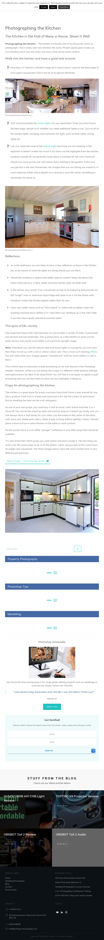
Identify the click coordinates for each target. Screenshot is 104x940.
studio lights (44, 123)
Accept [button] (43, 7)
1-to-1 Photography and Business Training (73, 891)
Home (7, 878)
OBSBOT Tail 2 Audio (71, 834)
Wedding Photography (14, 881)
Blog (7, 884)
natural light (49, 146)
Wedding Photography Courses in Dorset (72, 887)
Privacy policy (10, 890)
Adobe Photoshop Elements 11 (68, 882)
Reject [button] (53, 7)
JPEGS (93, 351)
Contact (8, 887)
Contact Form (15, 909)
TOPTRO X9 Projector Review (77, 796)
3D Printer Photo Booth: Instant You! (70, 878)
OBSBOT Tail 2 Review (20, 834)
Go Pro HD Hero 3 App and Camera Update (73, 895)
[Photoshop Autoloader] (52, 662)
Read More (64, 7)
